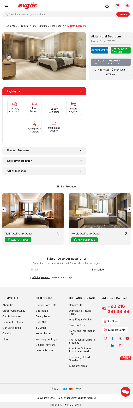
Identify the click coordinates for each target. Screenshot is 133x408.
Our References (11, 316)
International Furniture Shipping (82, 341)
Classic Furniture (45, 344)
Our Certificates (11, 327)
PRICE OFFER (101, 50)
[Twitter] (120, 338)
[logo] (27, 5)
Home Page (11, 26)
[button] (8, 56)
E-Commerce (76, 405)
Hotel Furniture (39, 26)
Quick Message (17, 171)
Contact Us (75, 305)
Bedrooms (42, 310)
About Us (7, 305)
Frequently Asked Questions (79, 359)
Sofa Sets (41, 322)
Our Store (112, 321)
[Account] (107, 6)
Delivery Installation (19, 160)
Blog (5, 339)
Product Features (18, 150)
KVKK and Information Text (82, 332)
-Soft (66, 405)
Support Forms (78, 365)
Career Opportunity (13, 310)
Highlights (13, 91)
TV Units (41, 327)
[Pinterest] (120, 345)
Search (123, 14)
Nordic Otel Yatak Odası (85, 233)
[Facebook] (113, 338)
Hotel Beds (55, 26)
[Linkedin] (113, 345)
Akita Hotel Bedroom (75, 26)
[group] (44, 56)
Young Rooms (44, 333)
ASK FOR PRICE (19, 239)
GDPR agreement (41, 277)
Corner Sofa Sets (46, 305)
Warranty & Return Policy (80, 312)
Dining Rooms (44, 316)
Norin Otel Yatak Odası (18, 233)
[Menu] (6, 6)
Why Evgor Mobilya (80, 319)
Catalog (7, 333)
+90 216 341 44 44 (119, 309)
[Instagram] (105, 338)
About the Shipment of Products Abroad (82, 350)
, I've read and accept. (52, 277)
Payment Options (12, 322)
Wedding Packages (47, 339)
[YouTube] (127, 338)
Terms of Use (77, 325)
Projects (24, 26)
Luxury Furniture (45, 350)
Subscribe (98, 269)
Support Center (117, 329)
